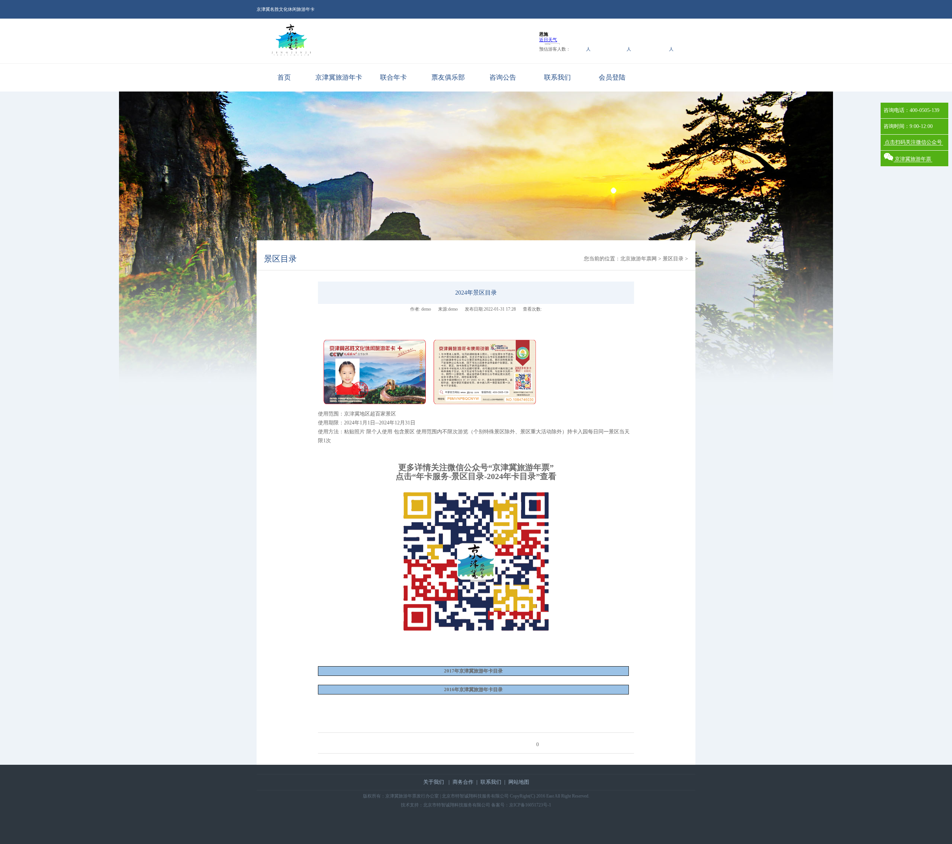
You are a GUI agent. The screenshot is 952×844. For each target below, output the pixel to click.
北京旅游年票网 (638, 258)
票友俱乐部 (448, 77)
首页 (284, 77)
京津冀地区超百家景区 (371, 414)
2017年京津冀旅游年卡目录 (473, 671)
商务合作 (463, 782)
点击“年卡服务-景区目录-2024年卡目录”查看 (476, 476)
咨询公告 (502, 77)
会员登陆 (612, 77)
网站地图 (518, 782)
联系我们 (557, 77)
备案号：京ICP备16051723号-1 (521, 805)
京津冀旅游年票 (913, 159)
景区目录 (280, 258)
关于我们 (433, 782)
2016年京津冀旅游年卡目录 (473, 689)
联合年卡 (393, 77)
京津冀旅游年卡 (338, 77)
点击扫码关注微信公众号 (913, 142)
